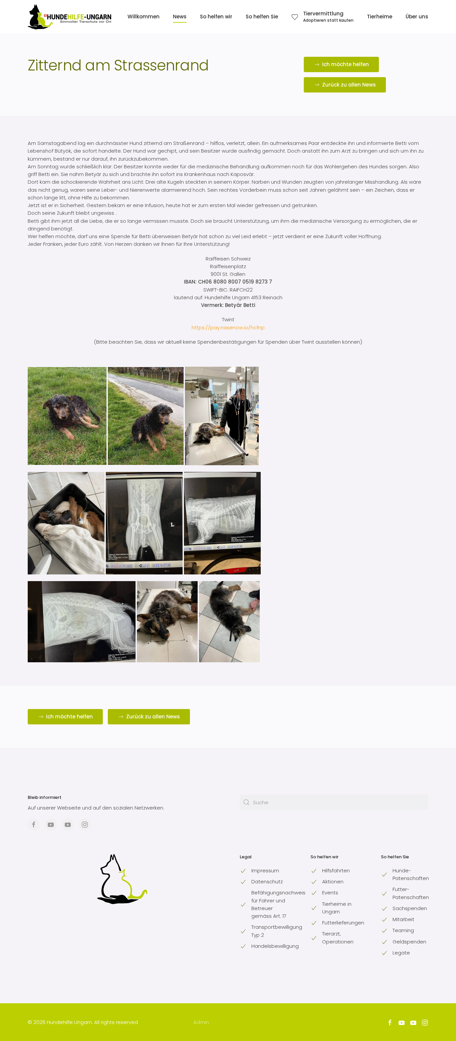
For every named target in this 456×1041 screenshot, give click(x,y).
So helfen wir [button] (216, 16)
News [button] (180, 16)
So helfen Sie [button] (262, 16)
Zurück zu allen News (349, 84)
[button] (322, 16)
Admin (201, 1022)
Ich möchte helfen (345, 64)
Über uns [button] (417, 16)
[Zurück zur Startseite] (69, 16)
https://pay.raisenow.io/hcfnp (228, 327)
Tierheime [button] (379, 16)
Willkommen (144, 16)
